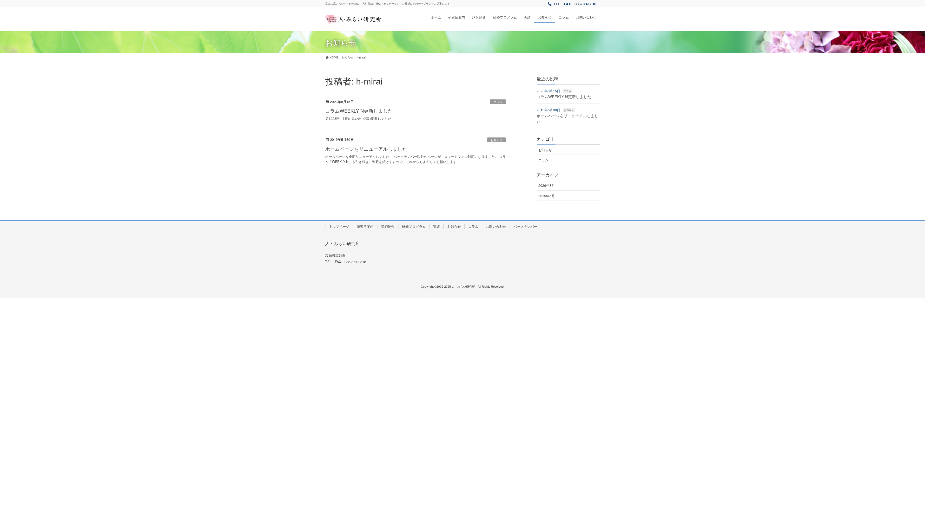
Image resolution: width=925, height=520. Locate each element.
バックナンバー (525, 226)
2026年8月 (546, 185)
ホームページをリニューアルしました (366, 148)
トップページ (339, 226)
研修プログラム (414, 226)
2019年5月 (546, 195)
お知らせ (496, 140)
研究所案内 (365, 226)
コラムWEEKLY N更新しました (359, 110)
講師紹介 (388, 226)
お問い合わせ (496, 226)
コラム (498, 102)
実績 (436, 226)
